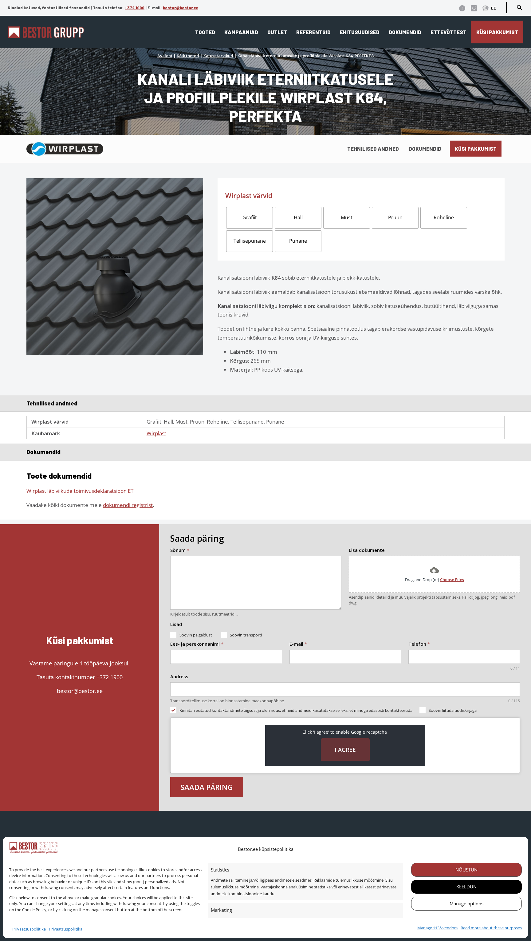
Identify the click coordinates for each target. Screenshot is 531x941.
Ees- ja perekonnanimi (196, 644)
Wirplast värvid (248, 195)
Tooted (205, 32)
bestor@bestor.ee (180, 7)
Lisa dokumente (367, 550)
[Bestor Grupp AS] (46, 36)
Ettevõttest (448, 32)
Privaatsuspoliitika (29, 929)
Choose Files (452, 579)
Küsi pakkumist (497, 32)
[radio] (249, 217)
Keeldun (466, 886)
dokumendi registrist (128, 504)
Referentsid (313, 32)
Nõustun (466, 870)
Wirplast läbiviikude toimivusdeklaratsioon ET (79, 490)
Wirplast (156, 433)
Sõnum (179, 550)
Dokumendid (405, 32)
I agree (345, 749)
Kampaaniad (241, 32)
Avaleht (164, 55)
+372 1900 (134, 7)
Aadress (179, 676)
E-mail (298, 644)
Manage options (466, 903)
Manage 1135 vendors (437, 928)
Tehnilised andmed (373, 149)
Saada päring (206, 787)
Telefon (419, 644)
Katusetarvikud (218, 55)
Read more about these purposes (491, 928)
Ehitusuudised (360, 32)
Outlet (277, 32)
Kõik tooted (188, 55)
